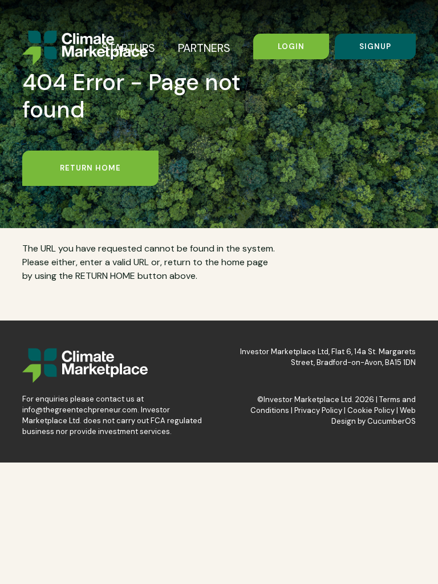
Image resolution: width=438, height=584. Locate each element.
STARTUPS (128, 47)
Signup (375, 46)
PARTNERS (204, 47)
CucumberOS (391, 421)
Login (291, 46)
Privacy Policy (318, 410)
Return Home (90, 168)
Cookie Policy (371, 410)
